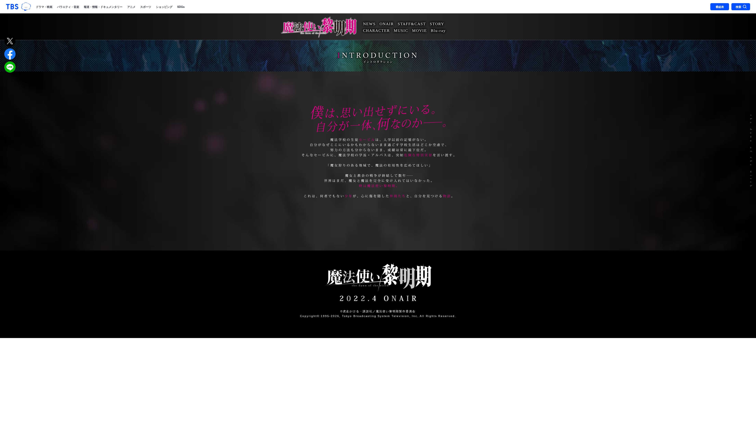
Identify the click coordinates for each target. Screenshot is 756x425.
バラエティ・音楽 (68, 7)
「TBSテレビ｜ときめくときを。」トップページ (12, 6)
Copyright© (310, 316)
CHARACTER (376, 30)
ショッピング (164, 7)
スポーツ (145, 7)
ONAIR (387, 24)
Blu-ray (438, 30)
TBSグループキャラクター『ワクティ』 (26, 6)
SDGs (181, 7)
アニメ (131, 7)
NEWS (369, 24)
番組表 (720, 7)
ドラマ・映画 (44, 7)
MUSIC (401, 30)
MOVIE (419, 30)
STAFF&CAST (412, 24)
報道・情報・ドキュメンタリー (103, 7)
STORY (437, 24)
